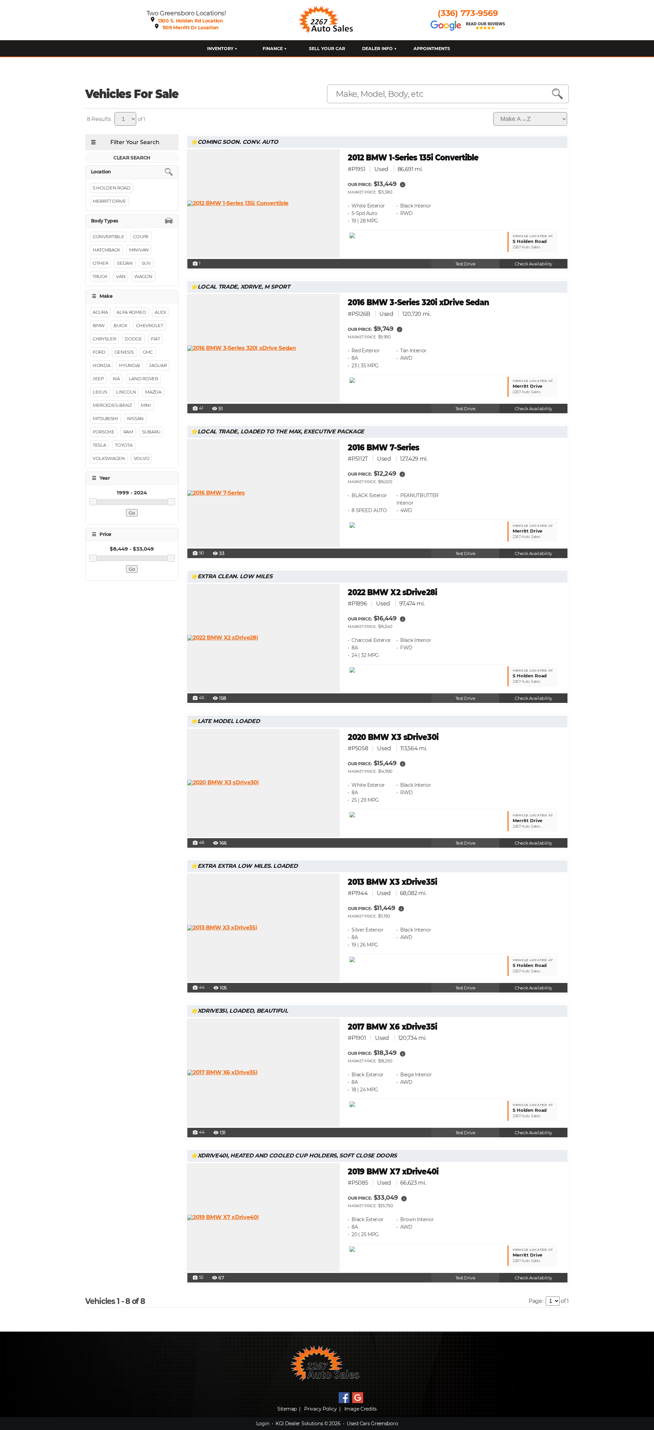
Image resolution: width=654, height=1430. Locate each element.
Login (262, 1423)
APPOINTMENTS (432, 48)
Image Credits (360, 1409)
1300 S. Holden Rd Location (190, 21)
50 (198, 553)
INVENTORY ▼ (222, 48)
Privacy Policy (320, 1409)
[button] (402, 184)
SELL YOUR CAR (327, 48)
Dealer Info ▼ (379, 48)
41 (197, 408)
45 (198, 698)
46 (198, 843)
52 (197, 1277)
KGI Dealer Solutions (299, 1423)
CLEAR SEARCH (131, 158)
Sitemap (287, 1409)
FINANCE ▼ (275, 48)
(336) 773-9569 (468, 13)
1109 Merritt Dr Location (190, 28)
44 (198, 987)
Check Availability (533, 264)
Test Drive (465, 264)
